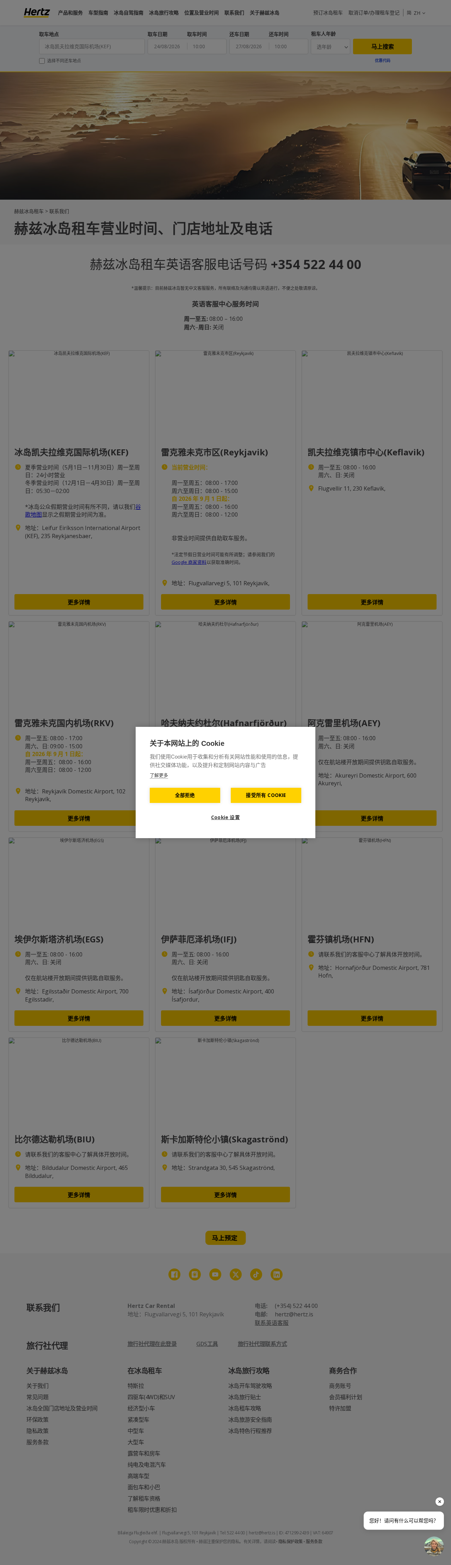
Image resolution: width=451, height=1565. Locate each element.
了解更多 (159, 775)
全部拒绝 (185, 795)
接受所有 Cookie (266, 795)
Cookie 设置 (225, 817)
